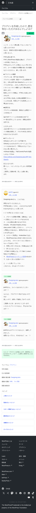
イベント (21, 459)
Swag (21, 465)
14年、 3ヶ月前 (15, 39)
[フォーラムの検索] (20, 18)
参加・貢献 (22, 456)
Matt (4, 474)
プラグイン (13, 13)
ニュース (4, 444)
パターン (21, 450)
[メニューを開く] (33, 2)
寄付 (21, 462)
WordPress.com (8, 471)
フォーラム (5, 8)
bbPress (5, 478)
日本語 (8, 489)
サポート (4, 459)
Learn (3, 456)
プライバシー (6, 450)
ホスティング (6, 447)
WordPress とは (7, 441)
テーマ (21, 444)
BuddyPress (6, 481)
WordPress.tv (7, 465)
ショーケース (23, 441)
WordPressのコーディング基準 (16, 256)
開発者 (4, 462)
